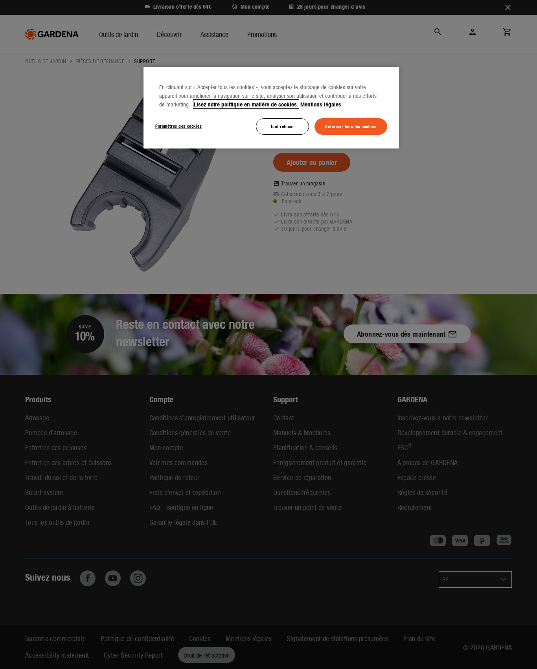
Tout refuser (282, 126)
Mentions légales (320, 104)
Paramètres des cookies (178, 126)
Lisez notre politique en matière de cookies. (246, 104)
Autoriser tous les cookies (351, 126)
